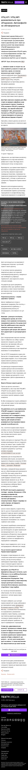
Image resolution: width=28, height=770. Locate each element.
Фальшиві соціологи (6, 742)
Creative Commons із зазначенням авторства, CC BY (15, 763)
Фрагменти (4, 729)
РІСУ (22, 61)
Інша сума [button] (5, 242)
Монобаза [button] (5, 253)
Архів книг (4, 759)
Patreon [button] (4, 249)
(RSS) (5, 727)
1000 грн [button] (20, 238)
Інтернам (3, 747)
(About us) (8, 725)
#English (3, 734)
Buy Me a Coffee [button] (16, 249)
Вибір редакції (5, 733)
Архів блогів (4, 757)
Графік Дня (4, 755)
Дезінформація (5, 744)
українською (11, 764)
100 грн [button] (4, 238)
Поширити (6, 33)
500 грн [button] (12, 238)
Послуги (3, 740)
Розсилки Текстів (5, 731)
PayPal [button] (14, 253)
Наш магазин (4, 753)
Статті (2, 727)
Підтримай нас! (5, 751)
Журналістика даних (6, 738)
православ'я (11, 674)
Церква (4, 674)
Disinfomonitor (5, 746)
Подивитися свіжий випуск (14, 713)
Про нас (3, 725)
